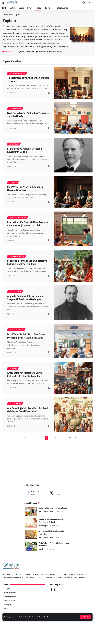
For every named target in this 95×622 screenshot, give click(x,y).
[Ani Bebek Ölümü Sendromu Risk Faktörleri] (31, 534)
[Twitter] (55, 589)
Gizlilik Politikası (25, 617)
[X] (59, 493)
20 (70, 438)
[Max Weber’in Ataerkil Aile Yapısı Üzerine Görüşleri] (73, 192)
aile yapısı (13, 182)
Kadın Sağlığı (43, 526)
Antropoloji (29, 52)
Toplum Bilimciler (55, 52)
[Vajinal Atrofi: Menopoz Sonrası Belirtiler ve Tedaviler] (31, 523)
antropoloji (14, 144)
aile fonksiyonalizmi (17, 73)
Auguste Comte (15, 291)
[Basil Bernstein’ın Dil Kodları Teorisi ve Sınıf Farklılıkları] (73, 118)
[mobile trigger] (4, 2)
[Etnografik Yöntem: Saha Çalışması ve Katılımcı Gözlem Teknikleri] (73, 266)
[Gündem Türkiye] (12, 2)
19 (64, 438)
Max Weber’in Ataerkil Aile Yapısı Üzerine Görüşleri (25, 188)
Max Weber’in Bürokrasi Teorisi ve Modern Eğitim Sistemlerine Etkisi (26, 336)
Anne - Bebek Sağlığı (46, 511)
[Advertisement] (47, 462)
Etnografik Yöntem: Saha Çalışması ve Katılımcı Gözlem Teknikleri (27, 262)
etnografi (13, 368)
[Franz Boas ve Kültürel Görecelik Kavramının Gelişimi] (73, 155)
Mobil (41, 549)
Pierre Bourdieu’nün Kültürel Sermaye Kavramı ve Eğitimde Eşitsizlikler (27, 224)
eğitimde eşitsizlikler (17, 217)
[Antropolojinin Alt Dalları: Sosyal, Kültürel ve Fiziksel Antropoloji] (73, 378)
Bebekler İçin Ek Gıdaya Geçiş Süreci (53, 508)
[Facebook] (36, 493)
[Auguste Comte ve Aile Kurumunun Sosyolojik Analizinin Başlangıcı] (73, 302)
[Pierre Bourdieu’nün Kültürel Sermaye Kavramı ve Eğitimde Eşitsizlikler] (73, 229)
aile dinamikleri (15, 403)
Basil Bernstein (15, 108)
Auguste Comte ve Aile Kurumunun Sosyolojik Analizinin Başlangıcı (25, 297)
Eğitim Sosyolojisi (41, 52)
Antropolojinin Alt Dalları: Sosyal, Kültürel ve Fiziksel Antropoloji (25, 374)
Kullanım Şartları (43, 617)
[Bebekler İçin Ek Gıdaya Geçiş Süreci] (31, 511)
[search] (84, 2)
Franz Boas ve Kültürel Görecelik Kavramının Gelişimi (24, 150)
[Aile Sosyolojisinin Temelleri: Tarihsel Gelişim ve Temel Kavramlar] (73, 414)
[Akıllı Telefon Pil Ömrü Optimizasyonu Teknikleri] (31, 546)
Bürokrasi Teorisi (16, 330)
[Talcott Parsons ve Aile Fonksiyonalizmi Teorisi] (73, 83)
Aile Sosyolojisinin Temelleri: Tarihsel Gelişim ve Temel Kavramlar (27, 410)
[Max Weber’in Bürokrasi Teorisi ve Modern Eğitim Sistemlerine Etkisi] (73, 341)
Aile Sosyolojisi (18, 52)
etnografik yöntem (17, 256)
